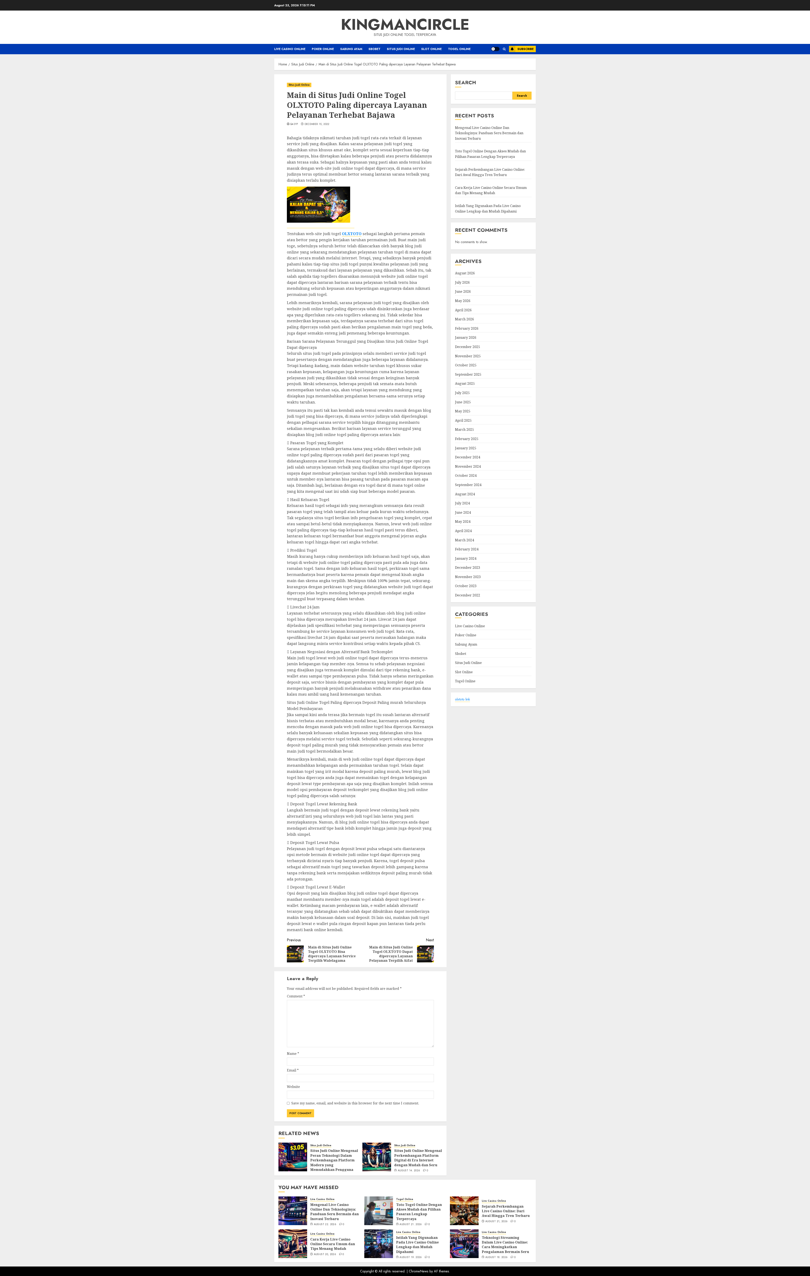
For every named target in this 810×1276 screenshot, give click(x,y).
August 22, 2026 (325, 1224)
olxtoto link (462, 699)
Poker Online (323, 49)
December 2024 (467, 457)
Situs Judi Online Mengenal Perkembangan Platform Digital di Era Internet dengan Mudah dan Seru (418, 1157)
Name (293, 1053)
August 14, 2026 (409, 1170)
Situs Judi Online (401, 49)
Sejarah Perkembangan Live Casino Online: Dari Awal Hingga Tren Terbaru (490, 172)
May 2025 (462, 411)
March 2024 (464, 540)
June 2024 (463, 512)
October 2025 (466, 365)
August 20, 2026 (325, 1254)
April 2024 (463, 530)
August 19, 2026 (411, 1257)
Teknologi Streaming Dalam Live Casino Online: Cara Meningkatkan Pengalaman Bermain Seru (505, 1244)
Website (293, 1086)
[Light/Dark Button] (495, 49)
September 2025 (468, 374)
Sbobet (375, 49)
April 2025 (463, 420)
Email (293, 1070)
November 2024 (468, 466)
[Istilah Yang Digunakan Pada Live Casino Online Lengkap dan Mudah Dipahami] (378, 1243)
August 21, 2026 (411, 1224)
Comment (296, 996)
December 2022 (467, 595)
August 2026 (465, 273)
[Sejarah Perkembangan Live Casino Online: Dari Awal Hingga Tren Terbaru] (464, 1210)
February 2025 (466, 438)
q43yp (294, 124)
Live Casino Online (289, 49)
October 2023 (466, 586)
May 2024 (462, 521)
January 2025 (465, 448)
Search (465, 82)
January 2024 (465, 558)
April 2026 (463, 310)
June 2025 (463, 402)
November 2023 (468, 576)
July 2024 (462, 503)
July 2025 (462, 392)
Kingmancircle (405, 24)
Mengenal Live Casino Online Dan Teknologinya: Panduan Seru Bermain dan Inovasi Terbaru (489, 133)
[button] (504, 49)
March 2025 (464, 429)
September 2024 (468, 484)
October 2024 (466, 475)
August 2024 (465, 494)
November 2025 (468, 356)
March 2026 (464, 319)
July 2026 (462, 282)
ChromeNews (418, 1271)
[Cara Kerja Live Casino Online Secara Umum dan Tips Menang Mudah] (292, 1243)
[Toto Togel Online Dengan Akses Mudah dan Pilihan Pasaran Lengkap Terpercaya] (378, 1210)
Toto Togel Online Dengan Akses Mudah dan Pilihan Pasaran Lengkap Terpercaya (419, 1211)
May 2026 (462, 300)
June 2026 (463, 291)
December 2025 (467, 346)
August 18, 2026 (496, 1257)
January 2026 (465, 337)
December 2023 (467, 567)
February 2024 (466, 549)
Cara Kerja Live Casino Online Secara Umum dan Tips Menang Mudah (332, 1244)
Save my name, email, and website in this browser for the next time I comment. (355, 1103)
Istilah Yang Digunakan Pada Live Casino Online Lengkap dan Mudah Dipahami (417, 1244)
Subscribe (525, 49)
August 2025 (465, 383)
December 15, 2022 (317, 124)
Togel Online (459, 49)
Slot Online (431, 49)
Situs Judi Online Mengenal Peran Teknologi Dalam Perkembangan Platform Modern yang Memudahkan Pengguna (334, 1160)
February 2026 (466, 328)
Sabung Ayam (351, 49)
